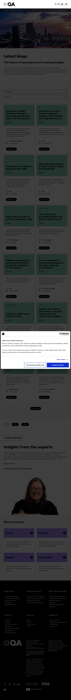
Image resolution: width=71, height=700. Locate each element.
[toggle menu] (66, 4)
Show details (61, 359)
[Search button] (55, 4)
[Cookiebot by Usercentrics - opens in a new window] (61, 334)
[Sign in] (62, 4)
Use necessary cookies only (35, 365)
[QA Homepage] (9, 4)
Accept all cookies (58, 365)
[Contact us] (58, 4)
